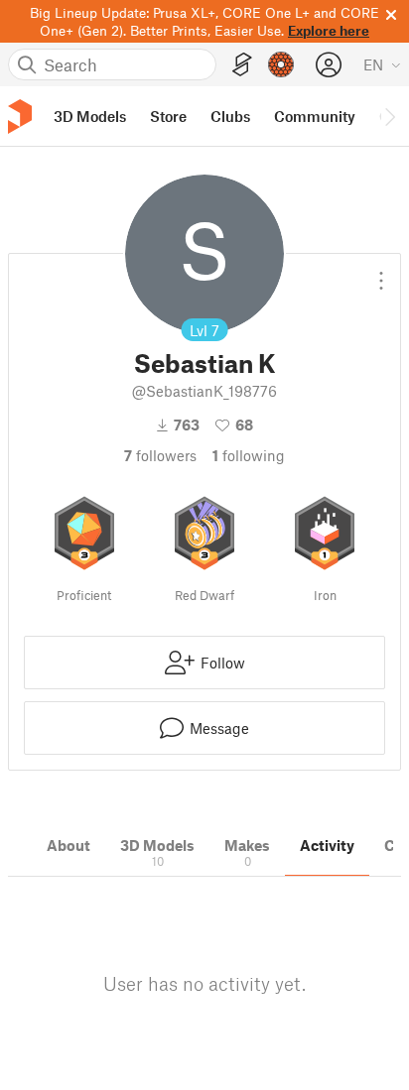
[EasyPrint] (242, 65)
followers (160, 455)
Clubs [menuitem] (230, 116)
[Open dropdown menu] (381, 273)
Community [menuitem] (314, 116)
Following (248, 455)
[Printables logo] (20, 116)
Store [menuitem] (168, 116)
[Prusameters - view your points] (281, 64)
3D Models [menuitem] (90, 116)
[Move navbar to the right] (389, 116)
